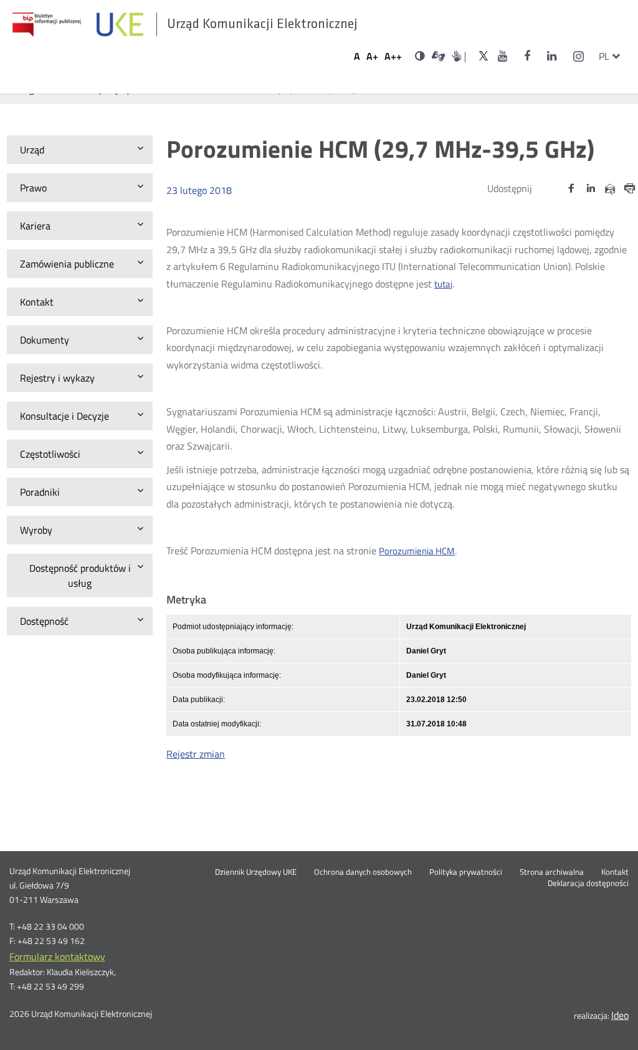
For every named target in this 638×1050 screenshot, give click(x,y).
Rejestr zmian (195, 753)
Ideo (620, 1015)
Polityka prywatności (465, 872)
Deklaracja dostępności (588, 883)
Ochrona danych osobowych (363, 872)
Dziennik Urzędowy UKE (256, 872)
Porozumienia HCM (417, 551)
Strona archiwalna (552, 872)
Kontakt (615, 872)
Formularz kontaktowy (57, 956)
